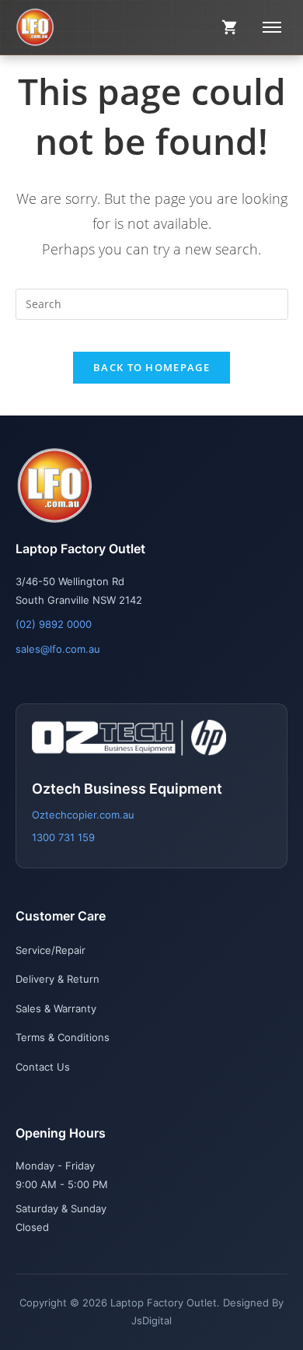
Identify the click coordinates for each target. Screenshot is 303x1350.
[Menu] (271, 27)
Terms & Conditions (63, 1037)
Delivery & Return (57, 979)
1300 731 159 (63, 837)
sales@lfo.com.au (58, 649)
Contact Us (43, 1067)
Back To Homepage (151, 367)
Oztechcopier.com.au (83, 814)
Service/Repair (50, 950)
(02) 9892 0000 (54, 624)
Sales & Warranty (56, 1008)
